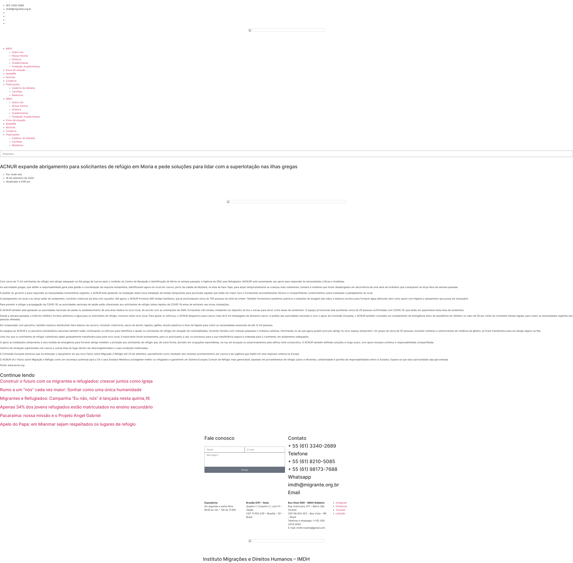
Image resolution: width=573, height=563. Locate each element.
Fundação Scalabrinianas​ (26, 66)
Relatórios (17, 95)
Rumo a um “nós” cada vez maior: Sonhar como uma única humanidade (70, 389)
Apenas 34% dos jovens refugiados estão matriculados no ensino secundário (76, 407)
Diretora (16, 59)
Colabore (11, 80)
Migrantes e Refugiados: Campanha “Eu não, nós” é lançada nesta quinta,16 (75, 398)
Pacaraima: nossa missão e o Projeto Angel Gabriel (50, 415)
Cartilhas (17, 91)
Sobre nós (17, 52)
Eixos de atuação (16, 70)
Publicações (13, 84)
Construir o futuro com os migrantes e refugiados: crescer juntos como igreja (76, 381)
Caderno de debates (23, 87)
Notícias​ (10, 77)
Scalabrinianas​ (20, 62)
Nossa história (20, 55)
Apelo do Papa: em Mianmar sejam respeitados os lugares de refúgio (68, 424)
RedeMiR (11, 73)
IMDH (9, 48)
